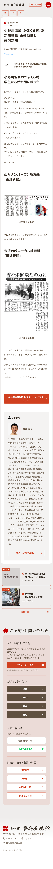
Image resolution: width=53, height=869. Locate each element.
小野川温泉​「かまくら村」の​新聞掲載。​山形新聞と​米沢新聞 (30, 65)
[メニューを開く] (48, 4)
